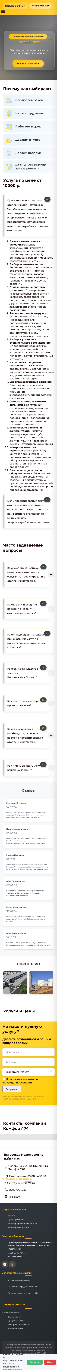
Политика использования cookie (23, 1293)
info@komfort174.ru (16, 1253)
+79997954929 (40, 5)
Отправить (12, 1089)
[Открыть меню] (2, 11)
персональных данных (24, 1099)
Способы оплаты (13, 1304)
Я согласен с (20, 1081)
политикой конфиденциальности (20, 1081)
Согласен (35, 1362)
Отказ (50, 1362)
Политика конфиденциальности (23, 1287)
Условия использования (19, 1280)
